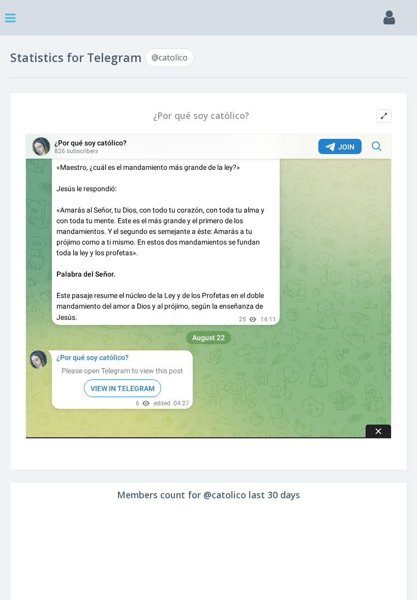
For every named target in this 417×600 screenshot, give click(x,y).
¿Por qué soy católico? (201, 116)
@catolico (170, 57)
